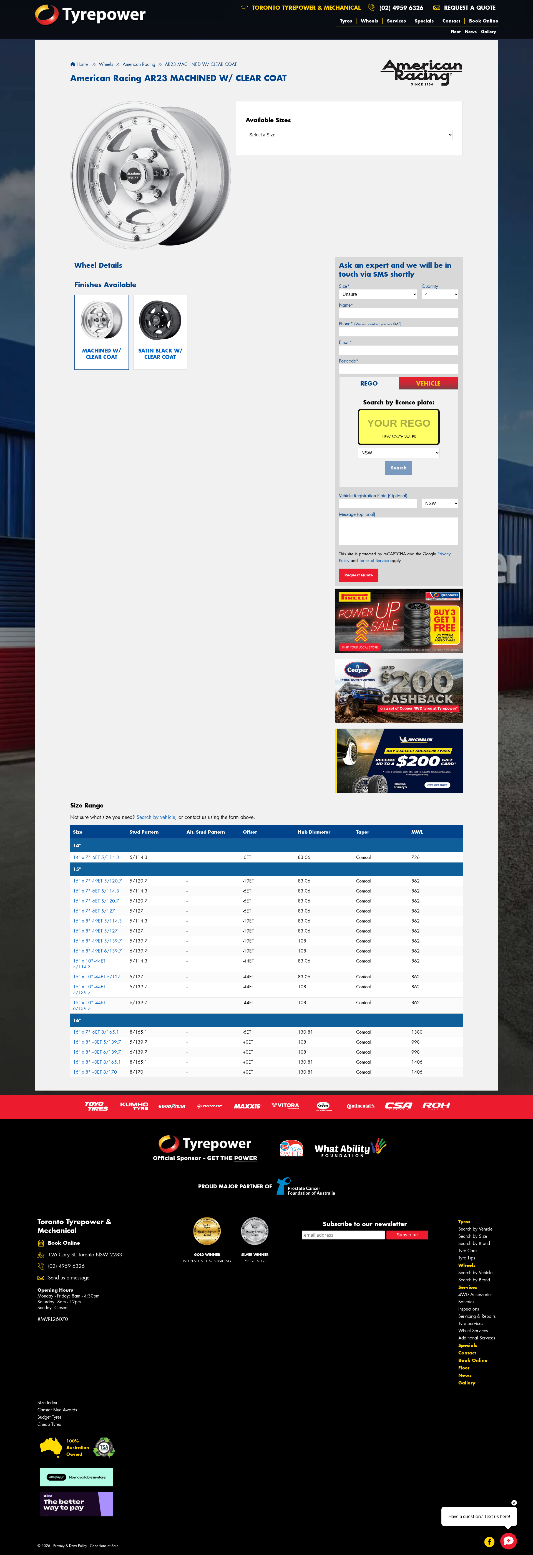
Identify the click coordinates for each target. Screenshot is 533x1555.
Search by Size (472, 1236)
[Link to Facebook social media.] (489, 1542)
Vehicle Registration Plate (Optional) (373, 496)
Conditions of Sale (104, 1545)
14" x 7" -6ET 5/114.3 (96, 857)
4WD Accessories (475, 1295)
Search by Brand (474, 1243)
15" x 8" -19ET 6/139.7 (97, 951)
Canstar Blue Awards (57, 1410)
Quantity (430, 286)
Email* (345, 342)
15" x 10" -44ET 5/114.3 (89, 964)
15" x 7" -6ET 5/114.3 (96, 891)
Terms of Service (374, 560)
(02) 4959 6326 (401, 7)
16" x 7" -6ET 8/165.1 (96, 1032)
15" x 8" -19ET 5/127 (95, 931)
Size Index (47, 1403)
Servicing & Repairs (477, 1316)
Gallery (488, 31)
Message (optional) (357, 514)
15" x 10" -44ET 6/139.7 (89, 1005)
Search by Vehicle (475, 1229)
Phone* (370, 324)
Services (396, 21)
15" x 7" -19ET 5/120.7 (97, 881)
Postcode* (348, 361)
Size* (344, 286)
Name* (346, 305)
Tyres (346, 21)
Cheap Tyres (49, 1424)
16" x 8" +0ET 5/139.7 (97, 1042)
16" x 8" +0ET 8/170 (95, 1072)
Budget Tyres (49, 1417)
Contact (451, 21)
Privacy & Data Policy (70, 1545)
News (471, 31)
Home (81, 64)
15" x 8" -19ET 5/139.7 (97, 941)
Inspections (468, 1309)
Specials (424, 21)
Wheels (369, 21)
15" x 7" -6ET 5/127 (94, 911)
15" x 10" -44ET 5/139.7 (89, 990)
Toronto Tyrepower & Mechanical (305, 7)
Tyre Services (470, 1323)
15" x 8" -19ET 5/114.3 (97, 921)
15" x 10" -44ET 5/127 (96, 977)
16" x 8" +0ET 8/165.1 (97, 1062)
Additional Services (476, 1338)
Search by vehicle (156, 817)
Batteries (466, 1302)
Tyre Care (467, 1251)
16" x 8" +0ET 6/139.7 (97, 1052)
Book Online (483, 21)
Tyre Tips (466, 1258)
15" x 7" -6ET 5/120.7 (96, 901)
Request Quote (359, 575)
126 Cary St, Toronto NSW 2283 (85, 1255)
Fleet (456, 31)
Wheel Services (473, 1331)
